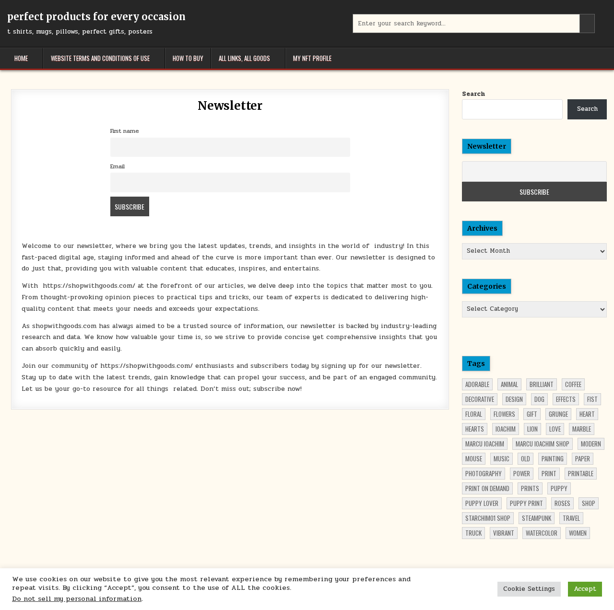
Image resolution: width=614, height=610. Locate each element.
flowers (504, 414)
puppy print (526, 503)
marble (581, 429)
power (521, 473)
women (578, 533)
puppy (559, 488)
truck (473, 533)
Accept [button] (585, 589)
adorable (477, 384)
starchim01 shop (487, 518)
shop (588, 503)
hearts (474, 429)
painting (553, 458)
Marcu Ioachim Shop (542, 443)
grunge (558, 414)
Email (117, 166)
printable (580, 473)
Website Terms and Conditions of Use (100, 58)
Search (473, 94)
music (501, 458)
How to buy (188, 58)
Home (21, 58)
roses (562, 503)
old (525, 458)
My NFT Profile (312, 58)
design (514, 399)
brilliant (542, 384)
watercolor (541, 533)
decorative (479, 399)
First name (124, 131)
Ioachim (506, 429)
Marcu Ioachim (484, 443)
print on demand (487, 488)
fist (592, 399)
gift (532, 414)
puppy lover (481, 503)
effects (566, 399)
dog (539, 399)
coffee (573, 384)
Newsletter (230, 105)
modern (591, 443)
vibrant (503, 533)
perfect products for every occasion (96, 17)
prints (530, 488)
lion (532, 429)
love (555, 429)
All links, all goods (244, 58)
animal (509, 384)
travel (571, 518)
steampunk (536, 518)
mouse (473, 458)
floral (473, 414)
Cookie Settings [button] (529, 589)
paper (582, 458)
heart (587, 414)
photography (483, 473)
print (549, 473)
